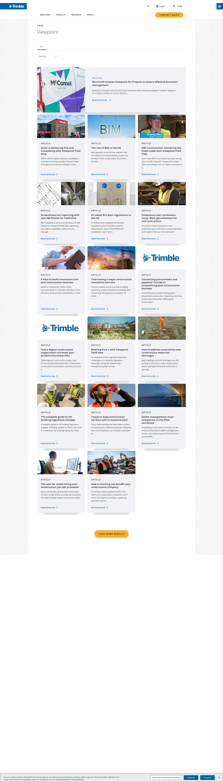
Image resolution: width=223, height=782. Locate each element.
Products (61, 15)
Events (90, 15)
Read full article (99, 100)
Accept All (207, 778)
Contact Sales (169, 15)
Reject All (191, 778)
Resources (76, 15)
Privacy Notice (78, 780)
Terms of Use (61, 780)
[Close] (219, 777)
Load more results (111, 534)
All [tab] (41, 46)
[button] (159, 6)
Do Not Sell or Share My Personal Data (166, 778)
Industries (45, 15)
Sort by (42, 56)
